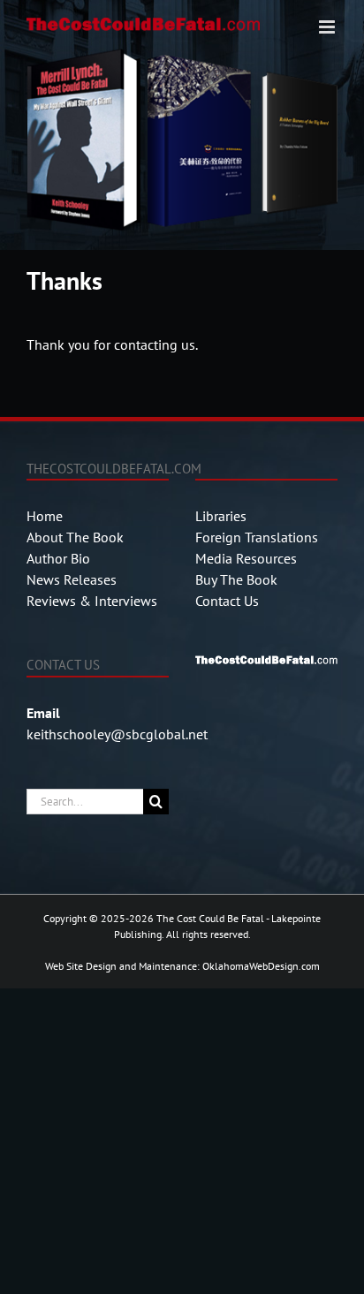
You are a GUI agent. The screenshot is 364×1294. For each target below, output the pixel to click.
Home (45, 516)
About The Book (75, 537)
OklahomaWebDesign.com (261, 965)
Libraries (220, 516)
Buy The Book (236, 579)
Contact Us (227, 600)
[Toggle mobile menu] (328, 27)
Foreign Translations (256, 537)
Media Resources (246, 558)
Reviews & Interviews (92, 600)
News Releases (72, 579)
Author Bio (58, 558)
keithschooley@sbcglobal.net (117, 734)
